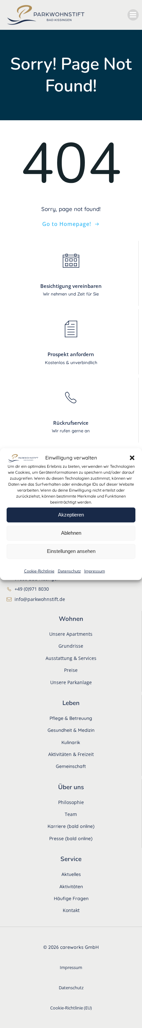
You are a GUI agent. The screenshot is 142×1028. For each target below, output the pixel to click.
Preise (71, 670)
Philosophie (71, 802)
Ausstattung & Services (71, 658)
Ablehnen (71, 533)
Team (71, 814)
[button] (132, 458)
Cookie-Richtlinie (39, 570)
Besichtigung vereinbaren (71, 286)
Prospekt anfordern (71, 354)
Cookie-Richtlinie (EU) (71, 1008)
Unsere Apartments (70, 634)
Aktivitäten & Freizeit (71, 754)
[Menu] (133, 15)
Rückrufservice (71, 422)
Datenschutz (69, 570)
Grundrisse (70, 646)
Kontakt (71, 910)
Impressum (94, 570)
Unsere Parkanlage (71, 682)
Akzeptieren (71, 514)
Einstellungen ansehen (71, 551)
